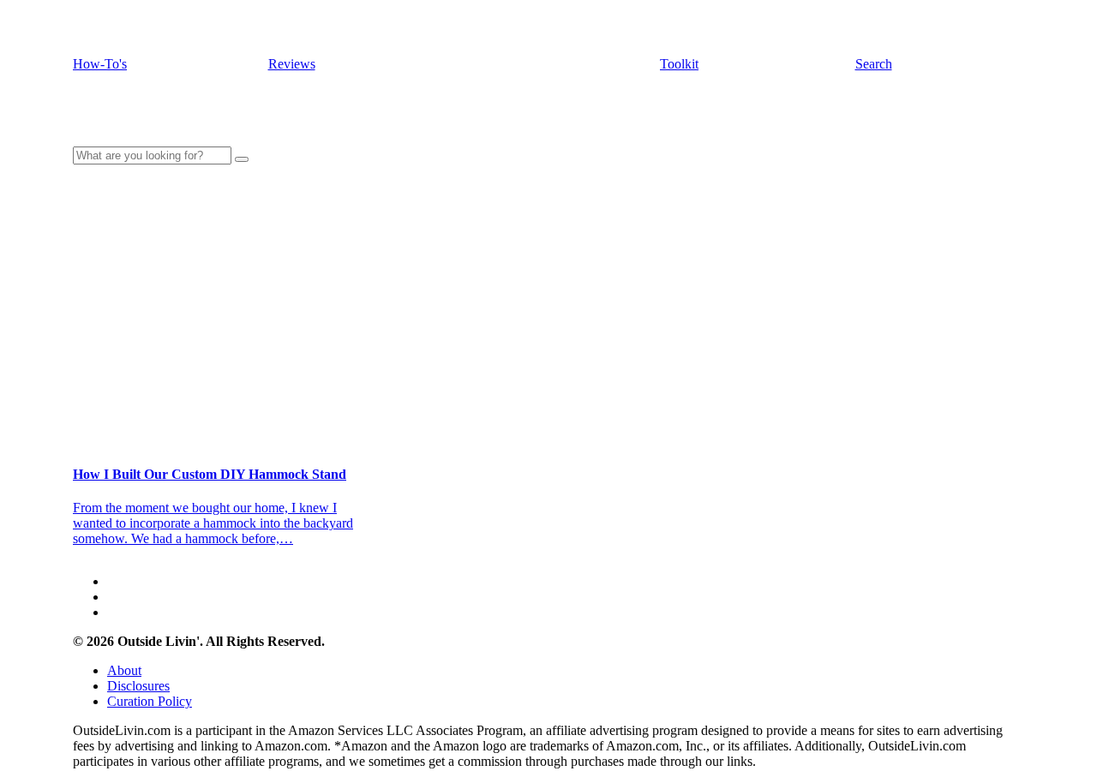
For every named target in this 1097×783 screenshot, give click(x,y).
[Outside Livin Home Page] (548, 124)
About (124, 670)
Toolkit (679, 64)
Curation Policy (149, 701)
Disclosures (138, 685)
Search (873, 64)
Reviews (291, 64)
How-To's (100, 64)
